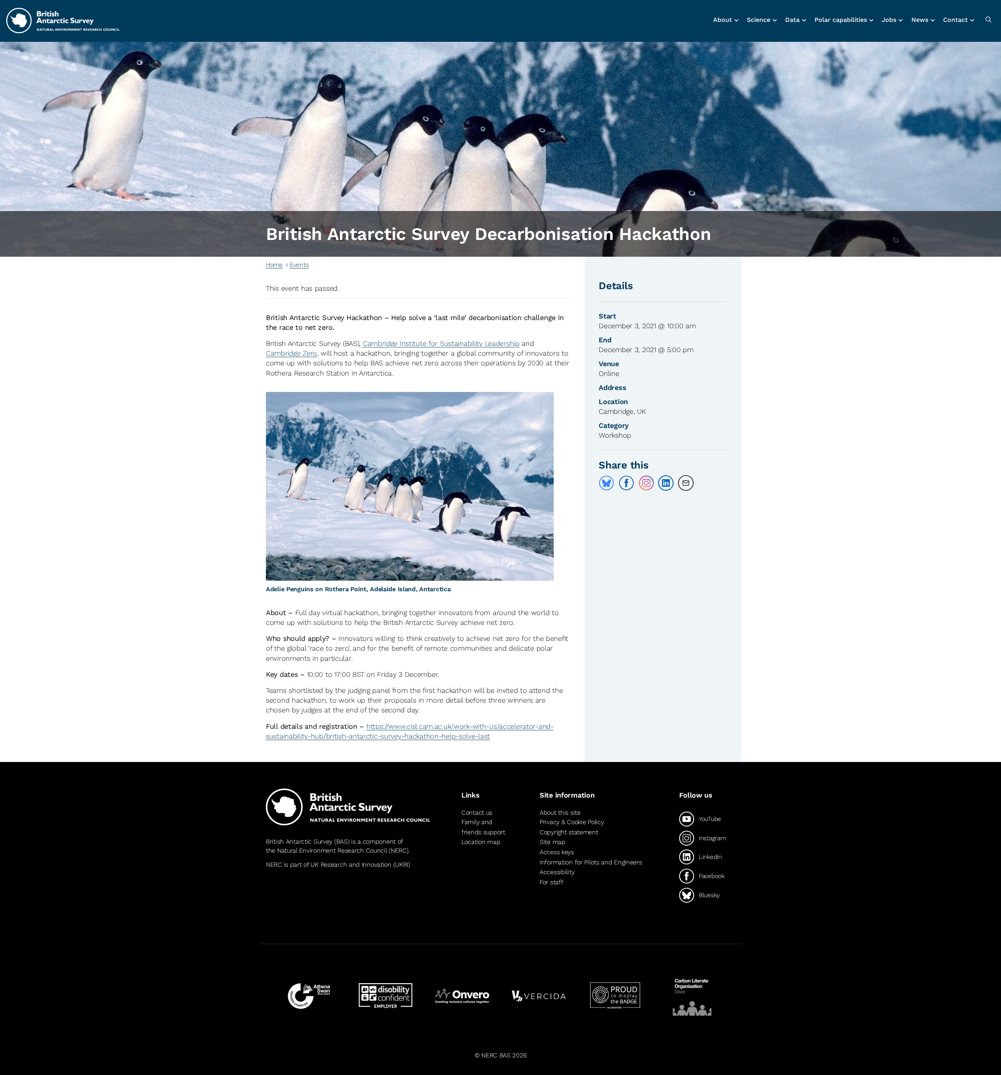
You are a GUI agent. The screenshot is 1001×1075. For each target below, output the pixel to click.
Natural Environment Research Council (332, 850)
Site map (552, 842)
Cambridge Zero (291, 353)
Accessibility (557, 872)
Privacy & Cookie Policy (572, 822)
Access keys (557, 852)
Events (299, 264)
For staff (551, 882)
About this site (560, 812)
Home (274, 264)
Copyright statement (569, 832)
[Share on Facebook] (626, 483)
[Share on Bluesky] (606, 483)
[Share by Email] (686, 483)
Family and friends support (483, 827)
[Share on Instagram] (646, 483)
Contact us (476, 812)
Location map (480, 842)
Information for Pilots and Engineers (591, 862)
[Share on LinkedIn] (666, 483)
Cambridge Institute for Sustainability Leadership (441, 343)
